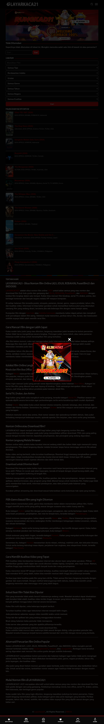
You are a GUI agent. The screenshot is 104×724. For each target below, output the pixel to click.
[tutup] (69, 339)
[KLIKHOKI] (52, 361)
